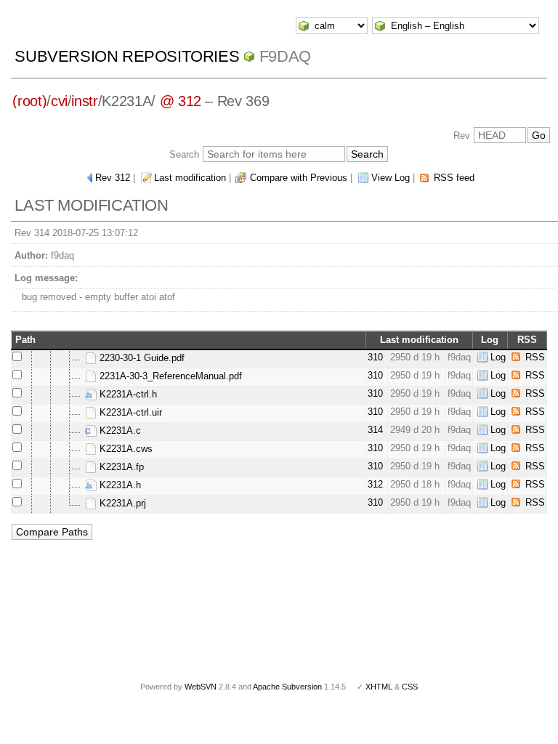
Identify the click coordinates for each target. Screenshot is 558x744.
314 (375, 429)
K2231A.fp (120, 466)
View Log (390, 177)
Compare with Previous (298, 177)
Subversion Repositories (127, 56)
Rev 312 (112, 177)
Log (498, 357)
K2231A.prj (121, 503)
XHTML (378, 686)
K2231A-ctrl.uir (129, 412)
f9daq (285, 56)
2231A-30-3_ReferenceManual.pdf (169, 376)
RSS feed (454, 177)
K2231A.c (119, 430)
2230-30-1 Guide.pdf (141, 357)
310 (375, 357)
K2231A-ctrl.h (127, 394)
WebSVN (201, 686)
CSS (410, 686)
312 (375, 484)
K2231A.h (119, 485)
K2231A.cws (125, 448)
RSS (535, 357)
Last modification (190, 177)
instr (84, 101)
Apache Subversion (287, 686)
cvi (59, 101)
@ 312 (180, 101)
